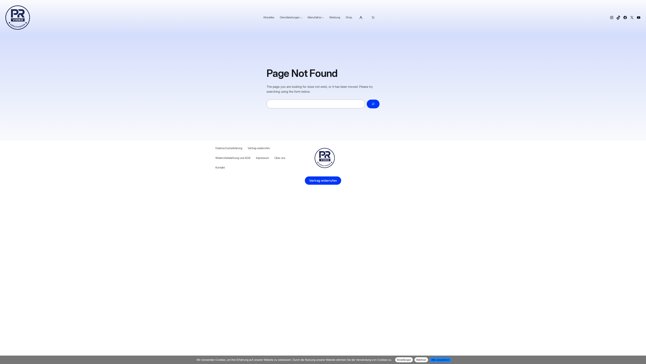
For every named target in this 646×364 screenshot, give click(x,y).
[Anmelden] (360, 17)
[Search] (373, 104)
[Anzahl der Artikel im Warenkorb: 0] (373, 17)
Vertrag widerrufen (323, 180)
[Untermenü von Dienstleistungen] (301, 17)
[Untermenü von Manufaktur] (323, 17)
